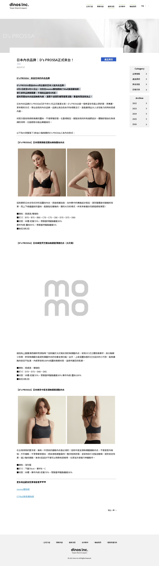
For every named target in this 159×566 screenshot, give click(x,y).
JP (148, 6)
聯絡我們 (133, 6)
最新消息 (111, 6)
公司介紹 (89, 6)
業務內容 (100, 6)
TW (142, 6)
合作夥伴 (122, 6)
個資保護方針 (112, 542)
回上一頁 (111, 510)
